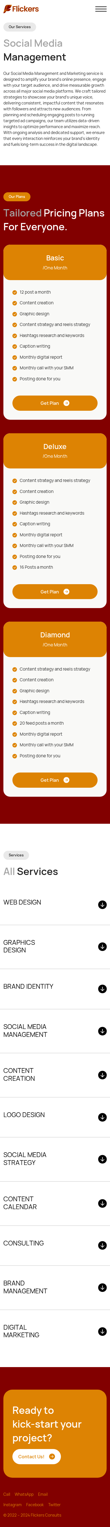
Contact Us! (31, 1457)
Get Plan (50, 403)
